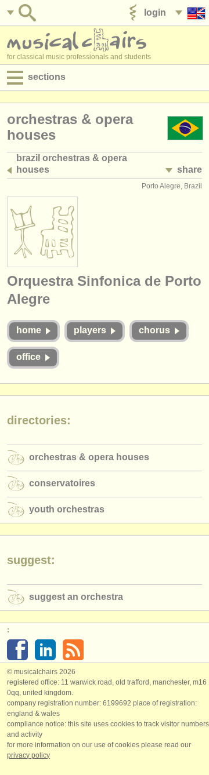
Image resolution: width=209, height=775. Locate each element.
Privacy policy (28, 755)
